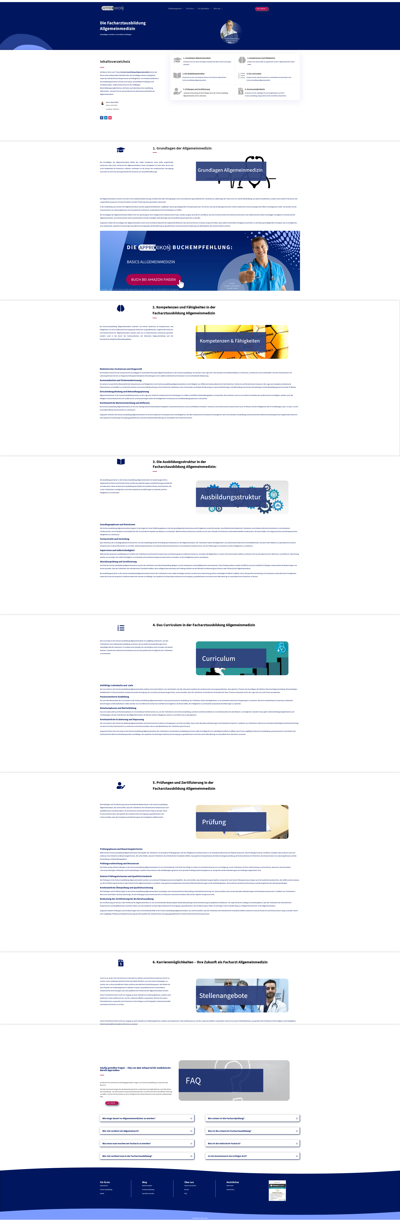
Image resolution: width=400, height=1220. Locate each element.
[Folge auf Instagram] (110, 117)
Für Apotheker (203, 9)
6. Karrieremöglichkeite (255, 89)
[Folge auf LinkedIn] (106, 117)
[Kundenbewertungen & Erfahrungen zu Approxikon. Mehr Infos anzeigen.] (277, 1200)
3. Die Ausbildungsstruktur (193, 73)
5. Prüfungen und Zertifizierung (196, 89)
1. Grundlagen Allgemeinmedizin (197, 58)
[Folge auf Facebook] (101, 117)
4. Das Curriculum (254, 73)
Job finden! (261, 9)
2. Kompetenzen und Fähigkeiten (261, 58)
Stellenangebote (175, 9)
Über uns (216, 9)
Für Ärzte (189, 9)
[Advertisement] (199, 437)
